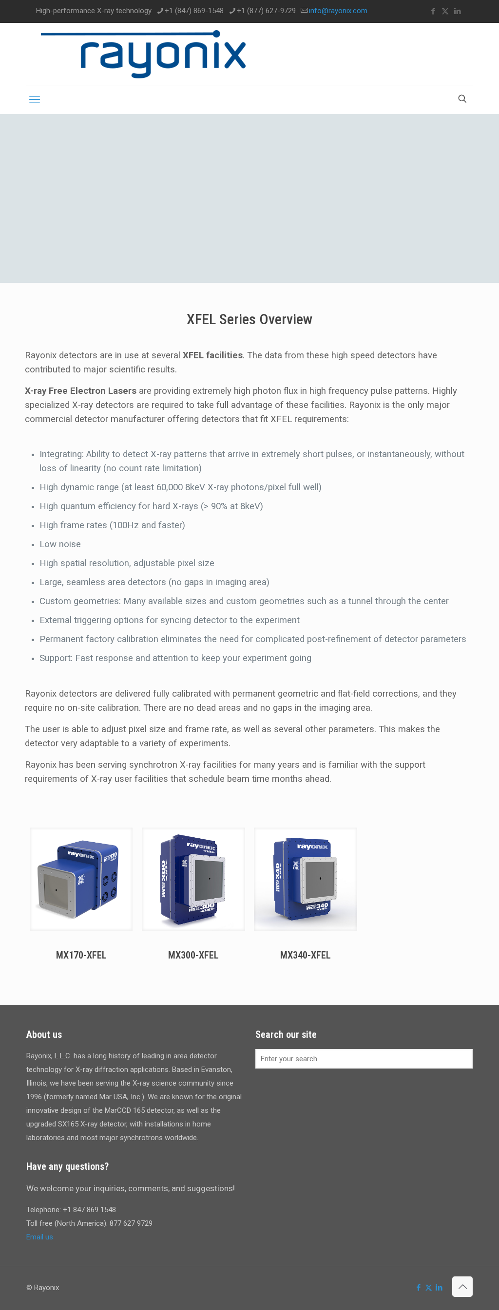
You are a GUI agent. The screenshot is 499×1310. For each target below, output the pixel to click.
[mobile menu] (34, 100)
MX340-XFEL (305, 955)
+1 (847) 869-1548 (194, 10)
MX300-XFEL (193, 955)
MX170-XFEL (81, 955)
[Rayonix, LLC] (143, 54)
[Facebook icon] (433, 11)
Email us (39, 1237)
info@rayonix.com (338, 10)
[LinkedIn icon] (457, 11)
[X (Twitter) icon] (445, 11)
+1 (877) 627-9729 (266, 10)
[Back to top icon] (462, 1286)
